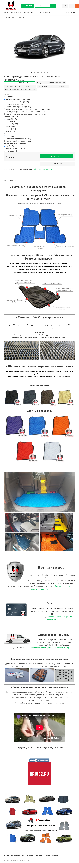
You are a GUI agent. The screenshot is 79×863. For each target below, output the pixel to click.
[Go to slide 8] (41, 72)
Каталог (29, 6)
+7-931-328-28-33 (69, 13)
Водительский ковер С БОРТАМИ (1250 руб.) (20, 86)
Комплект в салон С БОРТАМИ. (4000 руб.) (19, 83)
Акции (6, 13)
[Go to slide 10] (44, 72)
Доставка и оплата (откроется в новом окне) (50, 648)
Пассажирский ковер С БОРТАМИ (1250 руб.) (53, 86)
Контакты (34, 13)
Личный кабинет (44, 13)
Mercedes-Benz (18, 17)
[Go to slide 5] (37, 72)
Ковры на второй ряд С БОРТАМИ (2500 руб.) (20, 90)
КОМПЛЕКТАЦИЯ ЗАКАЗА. (14, 80)
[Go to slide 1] (31, 72)
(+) (18, 99)
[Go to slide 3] (34, 72)
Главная (7, 17)
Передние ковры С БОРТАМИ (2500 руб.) (51, 83)
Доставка (26, 13)
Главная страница (15, 13)
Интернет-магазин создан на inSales (16, 860)
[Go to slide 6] (38, 72)
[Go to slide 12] (47, 72)
